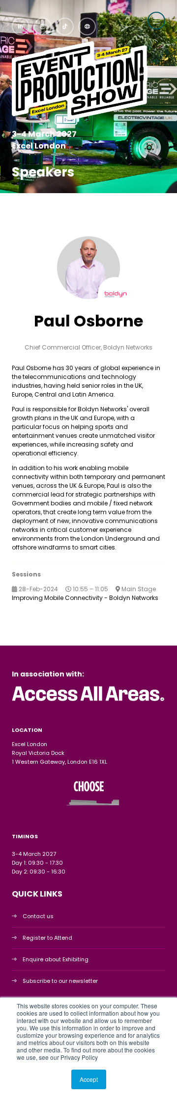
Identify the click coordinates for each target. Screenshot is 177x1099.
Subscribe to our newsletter (60, 981)
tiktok (65, 26)
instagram (43, 26)
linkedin (21, 26)
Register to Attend (47, 938)
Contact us (38, 916)
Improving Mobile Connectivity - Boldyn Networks (85, 598)
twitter (87, 26)
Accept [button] (89, 1079)
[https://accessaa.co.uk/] (88, 701)
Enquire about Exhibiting (55, 959)
